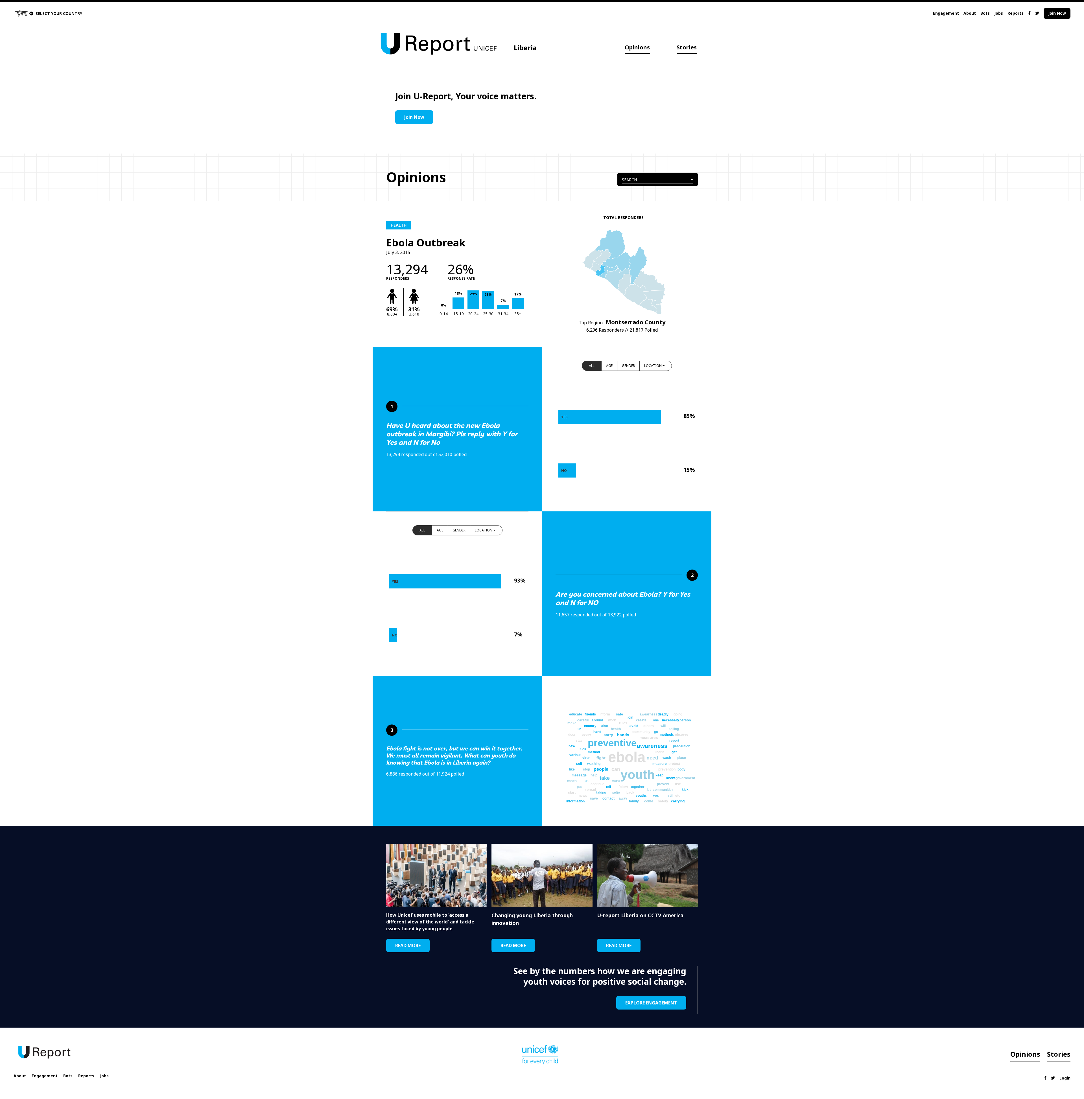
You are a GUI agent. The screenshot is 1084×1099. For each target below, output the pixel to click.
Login (1064, 1078)
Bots (985, 13)
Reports (1015, 13)
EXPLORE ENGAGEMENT (651, 1003)
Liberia (525, 47)
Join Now (1057, 13)
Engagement (946, 13)
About (969, 13)
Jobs (998, 13)
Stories (687, 47)
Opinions (637, 47)
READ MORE (408, 945)
